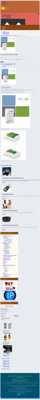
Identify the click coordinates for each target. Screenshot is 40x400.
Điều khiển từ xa (6, 253)
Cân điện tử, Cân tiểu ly (7, 256)
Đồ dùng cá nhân (6, 258)
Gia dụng (4, 262)
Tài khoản (3, 4)
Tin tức (3, 28)
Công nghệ (7, 35)
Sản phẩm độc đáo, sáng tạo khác (9, 265)
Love (5, 268)
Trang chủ (4, 26)
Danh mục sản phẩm (3, 25)
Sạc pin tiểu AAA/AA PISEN (7, 64)
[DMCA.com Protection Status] (20, 394)
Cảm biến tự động (6, 251)
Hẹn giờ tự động (6, 252)
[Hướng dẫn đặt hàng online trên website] (10, 289)
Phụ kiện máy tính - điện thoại (8, 239)
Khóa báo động (6, 245)
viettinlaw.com (23, 392)
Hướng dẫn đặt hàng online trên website (9, 290)
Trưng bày (5, 271)
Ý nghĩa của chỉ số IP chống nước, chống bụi (10, 300)
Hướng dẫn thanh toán (5, 3)
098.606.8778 (11, 306)
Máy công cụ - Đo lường (7, 242)
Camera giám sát (6, 246)
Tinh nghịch (5, 267)
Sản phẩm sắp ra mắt (6, 274)
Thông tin (3, 66)
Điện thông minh (6, 250)
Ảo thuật (4, 273)
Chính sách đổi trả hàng (6, 363)
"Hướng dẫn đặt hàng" (32, 385)
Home (1, 35)
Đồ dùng (5, 269)
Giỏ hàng (1, 12)
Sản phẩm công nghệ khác (13, 35)
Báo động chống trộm (7, 248)
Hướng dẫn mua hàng (5, 32)
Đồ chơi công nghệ (6, 238)
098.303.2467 (16, 316)
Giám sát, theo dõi (6, 244)
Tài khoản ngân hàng (6, 360)
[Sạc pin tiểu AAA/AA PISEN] (7, 52)
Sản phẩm (3, 2)
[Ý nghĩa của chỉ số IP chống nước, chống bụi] (10, 299)
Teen (4, 266)
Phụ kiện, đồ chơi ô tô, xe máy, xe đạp (9, 255)
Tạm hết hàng (5, 276)
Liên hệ (3, 5)
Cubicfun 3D (6, 270)
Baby (4, 263)
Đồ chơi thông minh (6, 259)
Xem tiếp (4, 182)
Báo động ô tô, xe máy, (7, 247)
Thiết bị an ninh (6, 243)
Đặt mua (2, 61)
